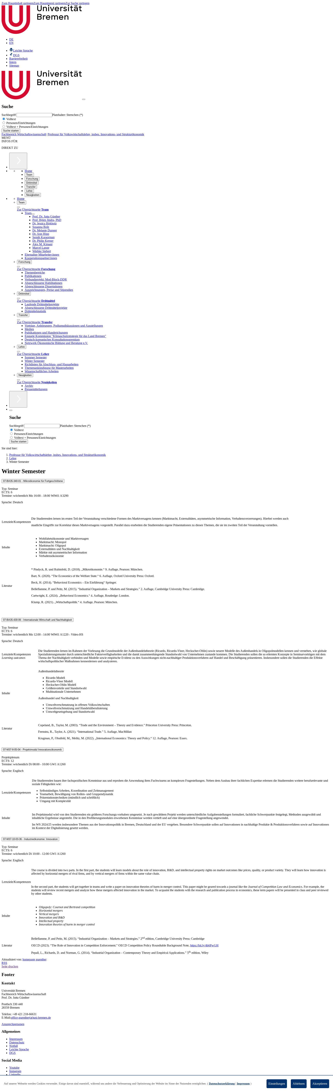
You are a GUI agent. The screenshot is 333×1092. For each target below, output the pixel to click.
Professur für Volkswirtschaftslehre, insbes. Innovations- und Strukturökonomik (96, 134)
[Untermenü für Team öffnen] (32, 214)
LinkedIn (14, 1074)
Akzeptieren (319, 1083)
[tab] (166, 481)
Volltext (11, 119)
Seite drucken (10, 966)
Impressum (16, 1039)
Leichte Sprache (19, 1049)
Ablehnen (299, 1083)
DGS (12, 1052)
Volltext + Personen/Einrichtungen (27, 126)
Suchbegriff (9, 114)
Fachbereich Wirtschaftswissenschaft (24, 134)
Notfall (13, 1046)
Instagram (15, 1071)
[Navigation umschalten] (83, 99)
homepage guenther (34, 959)
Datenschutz (16, 1042)
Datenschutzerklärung (222, 1083)
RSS (4, 963)
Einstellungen (276, 1083)
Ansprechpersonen (13, 1024)
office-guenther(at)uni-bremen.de (31, 1017)
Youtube (14, 1067)
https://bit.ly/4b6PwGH (204, 945)
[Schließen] (18, 207)
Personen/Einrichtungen (20, 123)
